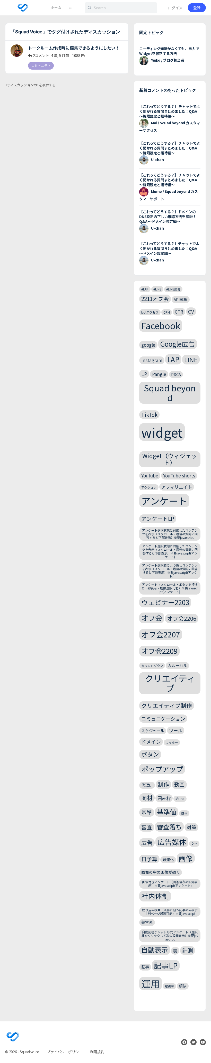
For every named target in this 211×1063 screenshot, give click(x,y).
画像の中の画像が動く (160, 872)
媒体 (184, 813)
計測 (187, 950)
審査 (146, 827)
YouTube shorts (179, 475)
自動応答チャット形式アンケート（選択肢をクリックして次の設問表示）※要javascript (170, 935)
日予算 (149, 859)
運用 (150, 983)
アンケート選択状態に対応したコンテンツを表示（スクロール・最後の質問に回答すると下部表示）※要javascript (170, 534)
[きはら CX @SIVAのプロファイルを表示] (17, 50)
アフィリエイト (176, 487)
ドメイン (151, 741)
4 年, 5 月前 (60, 55)
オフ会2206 (181, 618)
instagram (151, 360)
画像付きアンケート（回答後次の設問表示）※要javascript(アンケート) (170, 884)
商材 (147, 798)
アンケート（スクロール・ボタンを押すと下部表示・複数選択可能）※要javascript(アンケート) (170, 588)
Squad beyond (170, 392)
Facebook (160, 325)
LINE (191, 359)
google (148, 345)
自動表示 (154, 949)
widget (162, 432)
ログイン (175, 7)
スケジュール (152, 730)
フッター (172, 742)
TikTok (149, 414)
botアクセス (150, 312)
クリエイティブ (170, 683)
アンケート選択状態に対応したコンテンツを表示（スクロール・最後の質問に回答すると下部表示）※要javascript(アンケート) (170, 551)
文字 (194, 843)
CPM (166, 312)
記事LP (166, 965)
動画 (179, 784)
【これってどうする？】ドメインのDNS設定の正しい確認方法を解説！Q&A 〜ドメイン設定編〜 (167, 216)
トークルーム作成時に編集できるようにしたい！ (74, 47)
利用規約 (97, 1051)
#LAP (144, 289)
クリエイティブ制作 (166, 705)
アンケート (164, 500)
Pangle (159, 374)
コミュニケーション (163, 718)
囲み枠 (164, 798)
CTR (179, 311)
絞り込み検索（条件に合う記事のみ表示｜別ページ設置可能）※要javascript (170, 912)
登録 (196, 7)
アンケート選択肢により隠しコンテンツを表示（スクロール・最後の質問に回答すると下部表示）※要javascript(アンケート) (170, 570)
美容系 (147, 922)
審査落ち (169, 826)
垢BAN (179, 798)
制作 (163, 784)
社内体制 (155, 896)
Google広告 (177, 344)
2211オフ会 (155, 299)
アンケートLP (157, 518)
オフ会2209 (159, 651)
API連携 (181, 299)
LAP (173, 359)
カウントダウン (152, 665)
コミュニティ (41, 65)
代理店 (147, 785)
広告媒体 (171, 841)
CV (191, 311)
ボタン (150, 754)
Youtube (149, 475)
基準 (146, 812)
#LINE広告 (173, 289)
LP (144, 373)
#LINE (157, 289)
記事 (145, 967)
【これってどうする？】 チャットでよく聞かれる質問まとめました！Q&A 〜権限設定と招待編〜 (169, 111)
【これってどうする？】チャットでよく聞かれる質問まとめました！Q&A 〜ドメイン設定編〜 (169, 248)
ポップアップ (162, 769)
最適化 (168, 859)
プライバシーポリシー (64, 1051)
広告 (147, 842)
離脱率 (169, 986)
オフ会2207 (160, 634)
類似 (183, 986)
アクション (148, 487)
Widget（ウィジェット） (169, 459)
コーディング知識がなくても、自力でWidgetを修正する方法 (169, 51)
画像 (186, 858)
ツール (175, 730)
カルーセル (177, 665)
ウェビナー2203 (165, 602)
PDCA (176, 374)
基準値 (166, 811)
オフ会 (151, 618)
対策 (191, 827)
